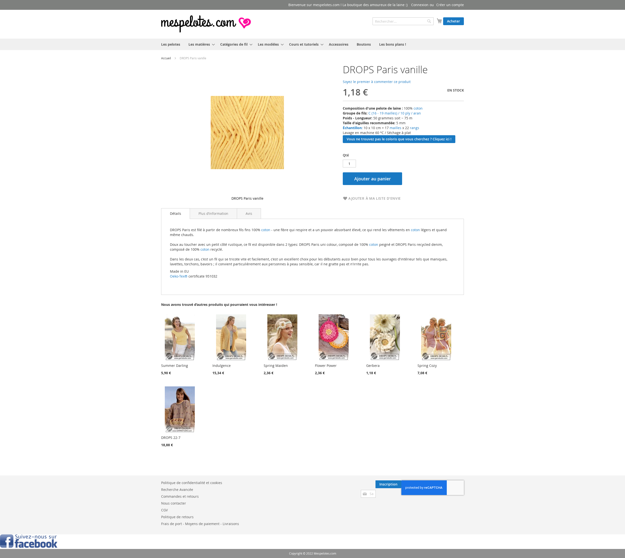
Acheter (453, 21)
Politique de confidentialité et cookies (191, 482)
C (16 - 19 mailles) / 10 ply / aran (394, 113)
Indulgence (221, 365)
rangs (414, 127)
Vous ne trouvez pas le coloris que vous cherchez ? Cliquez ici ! (399, 139)
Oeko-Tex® (179, 276)
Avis (249, 213)
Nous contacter (173, 503)
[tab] (175, 213)
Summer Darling (174, 365)
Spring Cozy (427, 365)
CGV (164, 510)
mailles (395, 127)
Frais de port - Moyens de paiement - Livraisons (200, 523)
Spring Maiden (276, 365)
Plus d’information (213, 213)
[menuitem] (170, 44)
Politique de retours (177, 517)
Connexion (419, 4)
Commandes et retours (180, 496)
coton (418, 108)
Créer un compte (450, 4)
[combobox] (403, 21)
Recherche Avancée (177, 489)
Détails (175, 213)
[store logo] (206, 23)
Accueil (166, 58)
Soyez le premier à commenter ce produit (377, 81)
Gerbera (373, 365)
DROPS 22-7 (170, 437)
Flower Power (326, 365)
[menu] (312, 44)
